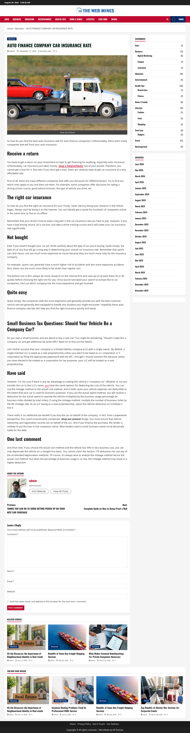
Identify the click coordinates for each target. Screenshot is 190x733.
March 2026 (140, 176)
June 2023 (139, 254)
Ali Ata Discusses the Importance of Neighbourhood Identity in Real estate (25, 655)
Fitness (141, 96)
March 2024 (140, 206)
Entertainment (44, 19)
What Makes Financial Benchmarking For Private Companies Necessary (106, 655)
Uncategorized (141, 146)
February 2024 (141, 212)
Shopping (141, 124)
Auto (7, 19)
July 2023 (139, 248)
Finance (141, 61)
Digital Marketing (145, 55)
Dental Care (142, 90)
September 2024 (142, 194)
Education (29, 19)
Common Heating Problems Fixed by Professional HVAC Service (69, 709)
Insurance (142, 67)
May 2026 (139, 170)
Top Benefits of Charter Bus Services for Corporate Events (160, 709)
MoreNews (104, 729)
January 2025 (140, 188)
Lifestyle (90, 19)
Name (11, 571)
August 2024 (140, 200)
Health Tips (60, 19)
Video (181, 19)
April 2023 (139, 266)
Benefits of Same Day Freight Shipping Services (66, 655)
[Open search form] (167, 19)
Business (17, 19)
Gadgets (141, 134)
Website (11, 591)
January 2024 (140, 218)
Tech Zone (102, 19)
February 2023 (141, 278)
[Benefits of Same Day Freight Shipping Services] (67, 637)
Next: (105, 506)
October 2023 (141, 236)
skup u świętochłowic (71, 165)
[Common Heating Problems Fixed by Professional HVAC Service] (73, 690)
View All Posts (60, 491)
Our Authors (113, 724)
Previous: (36, 508)
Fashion (141, 112)
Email (10, 581)
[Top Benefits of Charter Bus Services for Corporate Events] (162, 690)
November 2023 (141, 230)
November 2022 (141, 290)
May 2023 (139, 260)
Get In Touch (99, 724)
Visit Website (39, 491)
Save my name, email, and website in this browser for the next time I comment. (48, 601)
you (47, 385)
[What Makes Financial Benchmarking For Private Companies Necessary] (108, 637)
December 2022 (141, 284)
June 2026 (139, 164)
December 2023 (141, 224)
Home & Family (76, 19)
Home (73, 724)
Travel (114, 19)
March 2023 (140, 272)
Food (140, 118)
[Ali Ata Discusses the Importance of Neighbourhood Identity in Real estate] (26, 637)
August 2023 (140, 242)
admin (12, 51)
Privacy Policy (84, 724)
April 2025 (139, 182)
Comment (12, 534)
